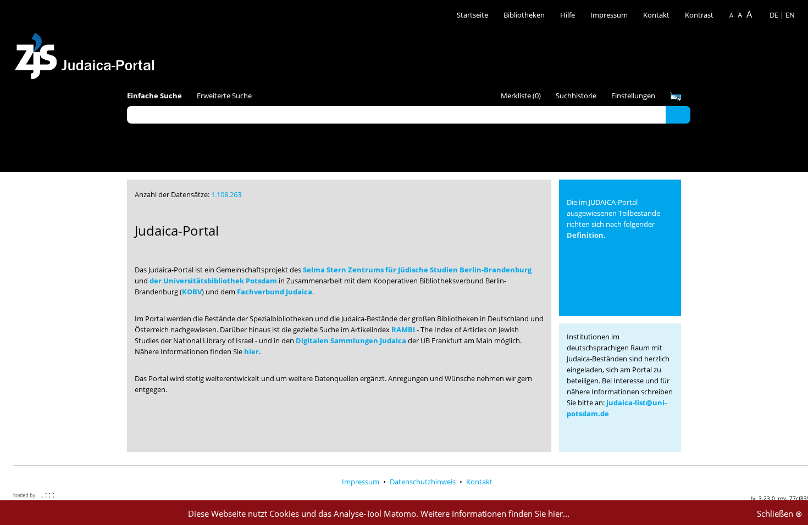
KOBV (192, 292)
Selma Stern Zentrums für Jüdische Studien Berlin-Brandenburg (417, 270)
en (790, 15)
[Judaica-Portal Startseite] (87, 53)
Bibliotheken (524, 15)
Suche (678, 114)
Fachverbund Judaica (274, 292)
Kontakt (657, 15)
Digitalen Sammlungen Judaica (351, 340)
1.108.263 (226, 194)
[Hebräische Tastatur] (675, 96)
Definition (585, 235)
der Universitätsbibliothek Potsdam (213, 281)
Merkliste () (521, 95)
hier (251, 351)
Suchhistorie (576, 95)
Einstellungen (633, 95)
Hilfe (567, 15)
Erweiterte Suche (224, 95)
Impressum (609, 15)
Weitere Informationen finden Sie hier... (494, 513)
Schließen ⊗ (780, 513)
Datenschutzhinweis (423, 482)
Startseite (472, 15)
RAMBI (403, 329)
